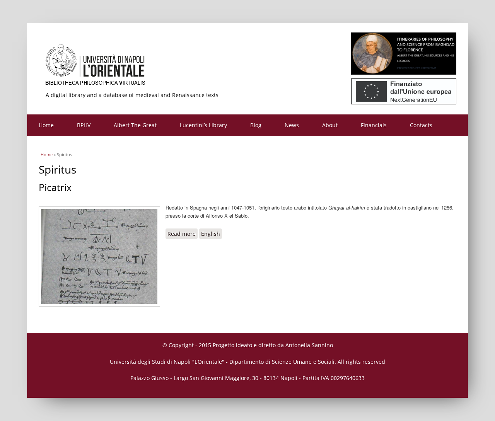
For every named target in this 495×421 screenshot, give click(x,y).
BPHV (83, 125)
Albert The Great (135, 125)
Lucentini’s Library (203, 125)
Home (46, 125)
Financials (374, 125)
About (330, 125)
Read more (182, 233)
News (292, 125)
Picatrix (55, 187)
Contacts (421, 125)
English (210, 233)
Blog (255, 125)
